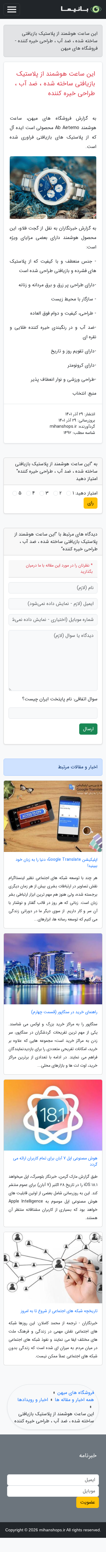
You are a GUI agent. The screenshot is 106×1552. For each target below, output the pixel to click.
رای (90, 503)
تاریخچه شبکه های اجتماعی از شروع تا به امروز (59, 1311)
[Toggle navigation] (12, 9)
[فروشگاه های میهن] (80, 9)
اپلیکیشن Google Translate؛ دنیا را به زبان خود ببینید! (56, 863)
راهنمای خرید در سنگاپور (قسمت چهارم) (64, 1012)
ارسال (88, 729)
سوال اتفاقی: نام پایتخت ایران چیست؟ (59, 699)
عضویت (87, 1502)
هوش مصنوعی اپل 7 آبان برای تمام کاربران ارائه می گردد (55, 1161)
